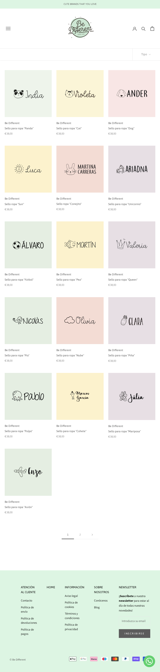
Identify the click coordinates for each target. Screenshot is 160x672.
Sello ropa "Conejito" (69, 203)
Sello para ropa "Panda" (19, 128)
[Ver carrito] (152, 28)
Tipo (144, 54)
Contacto (26, 600)
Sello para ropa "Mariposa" (124, 431)
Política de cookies (71, 605)
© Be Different (18, 659)
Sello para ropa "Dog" (121, 128)
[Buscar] (143, 28)
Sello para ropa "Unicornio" (124, 204)
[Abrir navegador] (8, 28)
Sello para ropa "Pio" (17, 355)
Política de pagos (27, 632)
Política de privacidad (71, 627)
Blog (97, 607)
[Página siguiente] (92, 534)
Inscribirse (134, 633)
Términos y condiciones (72, 616)
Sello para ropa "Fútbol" (19, 279)
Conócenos (101, 600)
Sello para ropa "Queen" (123, 279)
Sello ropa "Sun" (14, 204)
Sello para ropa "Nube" (70, 355)
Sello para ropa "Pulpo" (19, 431)
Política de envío (27, 609)
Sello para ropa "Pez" (69, 279)
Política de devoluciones (29, 621)
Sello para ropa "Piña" (121, 355)
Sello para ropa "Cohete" (71, 431)
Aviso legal (71, 596)
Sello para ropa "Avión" (19, 507)
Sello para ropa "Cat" (69, 128)
